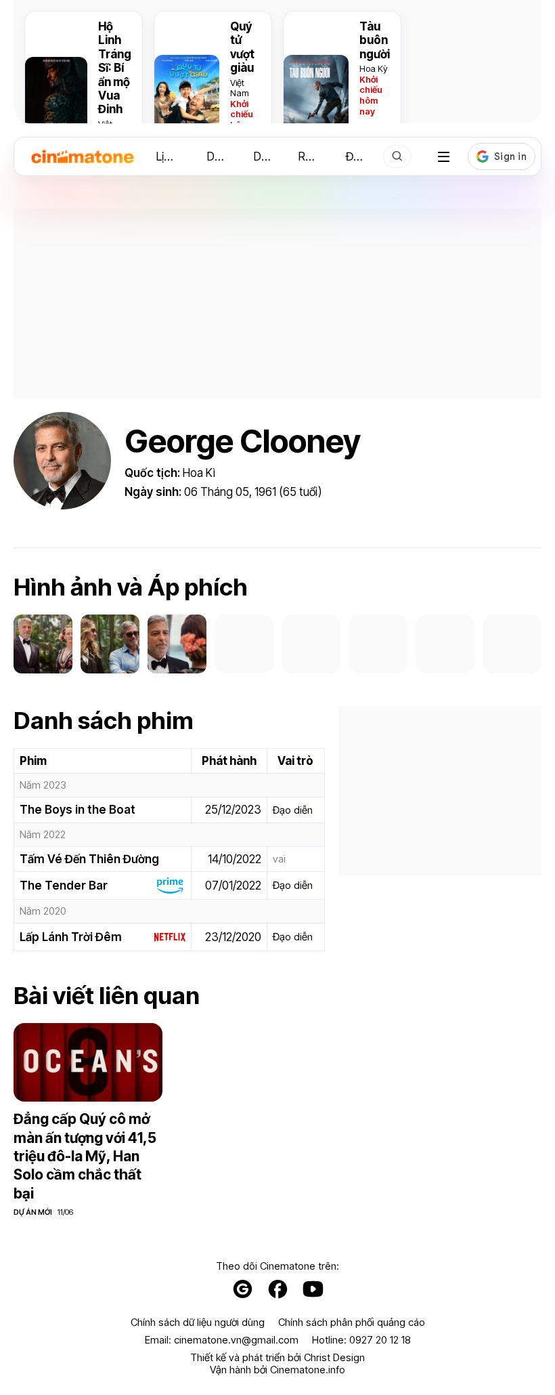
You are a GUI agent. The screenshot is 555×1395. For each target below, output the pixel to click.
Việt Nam (239, 88)
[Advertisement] (277, 303)
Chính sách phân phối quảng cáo (351, 1322)
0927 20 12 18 (380, 1339)
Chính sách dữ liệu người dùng (198, 1322)
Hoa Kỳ (373, 68)
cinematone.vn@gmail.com (236, 1339)
